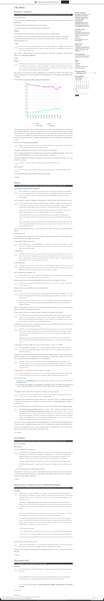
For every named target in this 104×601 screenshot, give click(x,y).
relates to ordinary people (46, 441)
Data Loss (77, 65)
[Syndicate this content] (75, 54)
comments (17, 177)
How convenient (18, 446)
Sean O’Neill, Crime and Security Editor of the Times (26, 188)
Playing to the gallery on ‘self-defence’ (81, 50)
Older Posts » (17, 595)
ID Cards (34, 14)
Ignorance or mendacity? (23, 11)
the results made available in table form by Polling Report (36, 79)
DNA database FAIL (21, 560)
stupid (40, 185)
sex (76, 19)
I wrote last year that (67, 406)
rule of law (27, 563)
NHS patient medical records (81, 18)
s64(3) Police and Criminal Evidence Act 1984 (38, 411)
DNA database (28, 14)
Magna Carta (78, 31)
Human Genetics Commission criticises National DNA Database (37, 485)
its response (33, 20)
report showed (32, 584)
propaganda (54, 14)
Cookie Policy (28, 598)
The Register (17, 490)
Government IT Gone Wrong (81, 66)
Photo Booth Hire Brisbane (81, 17)
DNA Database (19, 438)
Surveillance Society (79, 68)
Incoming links (81, 54)
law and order (39, 14)
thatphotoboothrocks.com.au (81, 22)
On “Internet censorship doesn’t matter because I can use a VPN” (82, 48)
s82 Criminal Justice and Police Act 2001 (31, 409)
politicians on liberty (46, 14)
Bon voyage (78, 38)
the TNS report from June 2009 (30, 142)
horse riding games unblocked (82, 25)
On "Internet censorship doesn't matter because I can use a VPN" (82, 33)
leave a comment (18, 432)
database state (22, 14)
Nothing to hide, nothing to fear (34, 502)
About (76, 61)
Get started (65, 2)
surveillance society (46, 185)
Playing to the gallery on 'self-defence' (81, 36)
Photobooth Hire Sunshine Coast (82, 14)
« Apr (76, 91)
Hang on (17, 182)
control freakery (22, 185)
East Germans (20, 382)
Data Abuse (77, 63)
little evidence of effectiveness (28, 55)
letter (57, 280)
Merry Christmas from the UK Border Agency (81, 40)
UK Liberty (19, 7)
